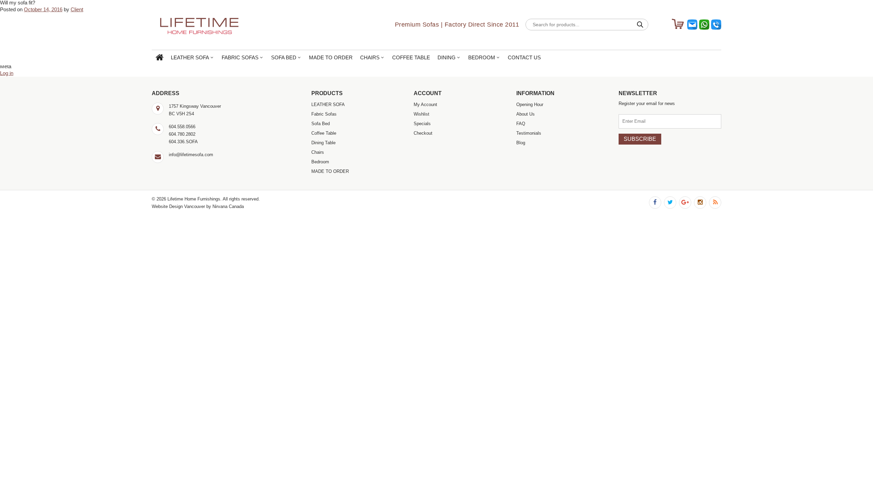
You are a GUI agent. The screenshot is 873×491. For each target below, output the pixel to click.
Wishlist (421, 114)
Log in (6, 73)
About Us (525, 114)
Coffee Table (411, 57)
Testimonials (528, 133)
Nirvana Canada (228, 206)
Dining (447, 57)
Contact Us (524, 57)
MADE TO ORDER (331, 57)
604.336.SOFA (183, 141)
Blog (520, 142)
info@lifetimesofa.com (191, 154)
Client (77, 9)
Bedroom (481, 57)
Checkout (423, 133)
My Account (425, 104)
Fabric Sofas (240, 57)
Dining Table (323, 142)
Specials (422, 123)
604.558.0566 (182, 126)
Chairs (370, 57)
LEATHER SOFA (190, 57)
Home (159, 57)
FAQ (520, 123)
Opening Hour (529, 104)
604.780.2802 (182, 134)
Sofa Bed (283, 57)
